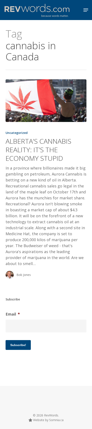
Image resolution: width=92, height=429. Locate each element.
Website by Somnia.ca (48, 420)
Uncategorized (17, 133)
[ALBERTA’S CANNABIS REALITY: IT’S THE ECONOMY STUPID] (46, 100)
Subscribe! (18, 345)
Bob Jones (23, 275)
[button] (85, 10)
